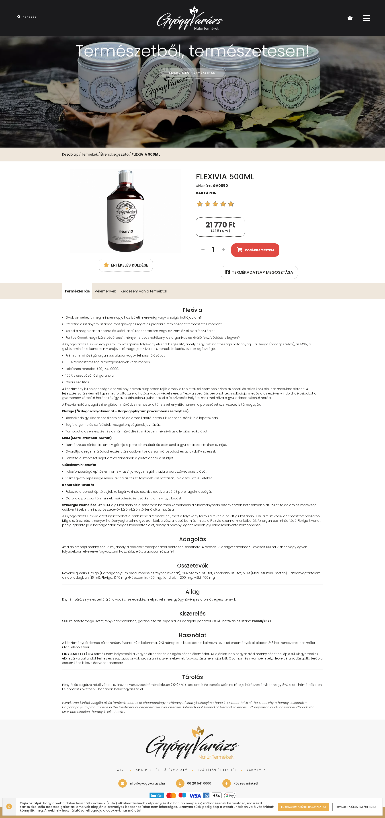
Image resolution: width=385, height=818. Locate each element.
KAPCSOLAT (257, 770)
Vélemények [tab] (105, 291)
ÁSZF (121, 770)
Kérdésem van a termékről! (144, 291)
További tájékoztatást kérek (355, 807)
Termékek (89, 154)
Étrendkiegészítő (114, 154)
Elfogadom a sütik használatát (303, 807)
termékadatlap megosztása (262, 272)
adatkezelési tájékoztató (162, 770)
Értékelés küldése (129, 265)
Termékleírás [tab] (77, 291)
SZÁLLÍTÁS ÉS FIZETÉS (217, 770)
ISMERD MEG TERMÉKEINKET (192, 73)
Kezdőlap (70, 154)
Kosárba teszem (259, 250)
